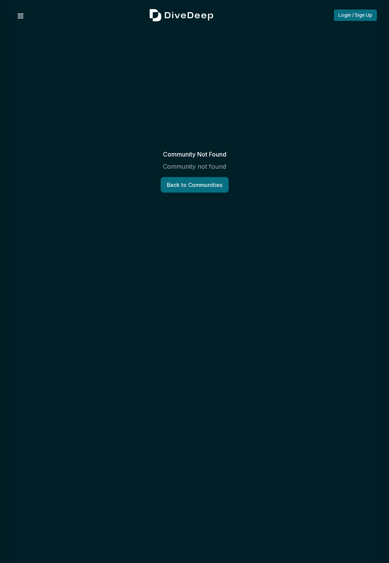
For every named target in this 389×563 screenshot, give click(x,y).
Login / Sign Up (355, 15)
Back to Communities (195, 185)
